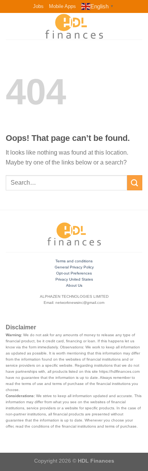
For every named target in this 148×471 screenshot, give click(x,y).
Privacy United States (74, 279)
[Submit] (134, 182)
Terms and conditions (74, 261)
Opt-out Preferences (74, 273)
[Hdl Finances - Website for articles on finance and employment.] (74, 26)
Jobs (38, 6)
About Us (74, 285)
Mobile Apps (62, 6)
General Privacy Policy (74, 267)
